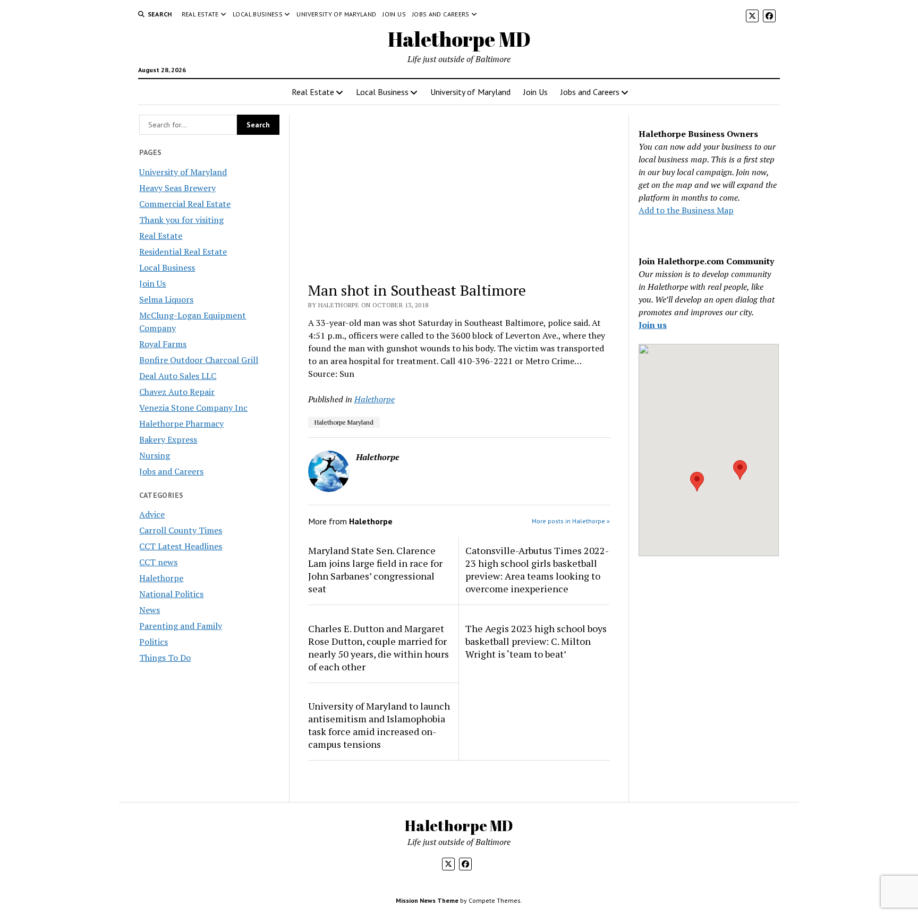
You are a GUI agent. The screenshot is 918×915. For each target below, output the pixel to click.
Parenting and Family (180, 626)
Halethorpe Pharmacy (181, 423)
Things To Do (165, 657)
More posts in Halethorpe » (571, 521)
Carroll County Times (180, 530)
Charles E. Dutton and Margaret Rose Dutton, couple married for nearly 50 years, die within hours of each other (378, 647)
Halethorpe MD (459, 39)
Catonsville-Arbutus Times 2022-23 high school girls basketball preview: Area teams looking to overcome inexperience (537, 569)
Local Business (258, 14)
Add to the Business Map (686, 210)
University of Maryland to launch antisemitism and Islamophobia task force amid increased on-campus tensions (379, 725)
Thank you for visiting (181, 220)
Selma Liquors (166, 299)
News (149, 610)
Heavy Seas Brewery (177, 188)
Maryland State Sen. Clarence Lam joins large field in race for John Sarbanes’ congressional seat (375, 569)
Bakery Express (168, 439)
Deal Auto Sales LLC (177, 376)
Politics (153, 642)
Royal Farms (162, 344)
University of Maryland (336, 14)
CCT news (158, 562)
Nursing (154, 455)
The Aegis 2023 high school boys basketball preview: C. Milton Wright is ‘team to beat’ (536, 641)
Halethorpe (161, 578)
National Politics (171, 594)
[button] (697, 481)
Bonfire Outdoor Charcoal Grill (198, 360)
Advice (152, 514)
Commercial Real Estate (185, 204)
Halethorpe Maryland (343, 422)
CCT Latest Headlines (180, 546)
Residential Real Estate (183, 251)
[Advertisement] (459, 193)
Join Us (394, 14)
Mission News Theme (427, 900)
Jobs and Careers (441, 14)
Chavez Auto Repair (177, 392)
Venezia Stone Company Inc (193, 407)
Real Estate (200, 14)
